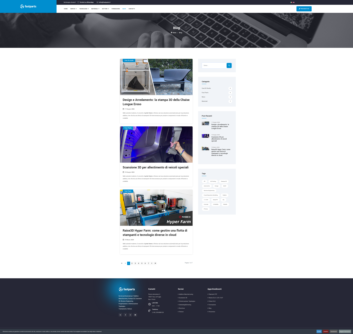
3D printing (213, 181)
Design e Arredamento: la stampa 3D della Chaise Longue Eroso (156, 102)
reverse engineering (209, 190)
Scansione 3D (183, 298)
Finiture (181, 312)
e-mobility (215, 204)
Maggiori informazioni (345, 331)
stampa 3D (224, 181)
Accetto (319, 331)
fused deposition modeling (211, 195)
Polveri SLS (212, 301)
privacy (206, 209)
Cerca (229, 65)
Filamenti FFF (213, 294)
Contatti (132, 9)
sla (223, 200)
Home (66, 9)
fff (204, 181)
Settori (104, 9)
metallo (225, 204)
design (216, 186)
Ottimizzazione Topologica (187, 301)
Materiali (94, 9)
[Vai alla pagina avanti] (151, 263)
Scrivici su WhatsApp (87, 2)
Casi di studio (129, 60)
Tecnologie (83, 9)
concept (206, 204)
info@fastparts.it (104, 2)
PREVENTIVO (304, 9)
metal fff (215, 200)
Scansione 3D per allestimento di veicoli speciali (156, 167)
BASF (224, 186)
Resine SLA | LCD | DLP (216, 298)
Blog (124, 9)
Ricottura (182, 308)
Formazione (116, 9)
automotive (207, 186)
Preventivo (212, 312)
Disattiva (326, 331)
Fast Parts (128, 128)
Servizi (72, 9)
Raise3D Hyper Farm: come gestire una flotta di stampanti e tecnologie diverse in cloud (155, 232)
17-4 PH (206, 200)
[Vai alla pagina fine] (155, 263)
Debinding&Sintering (185, 305)
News (216, 97)
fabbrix (225, 195)
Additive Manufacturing (186, 294)
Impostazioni (334, 331)
